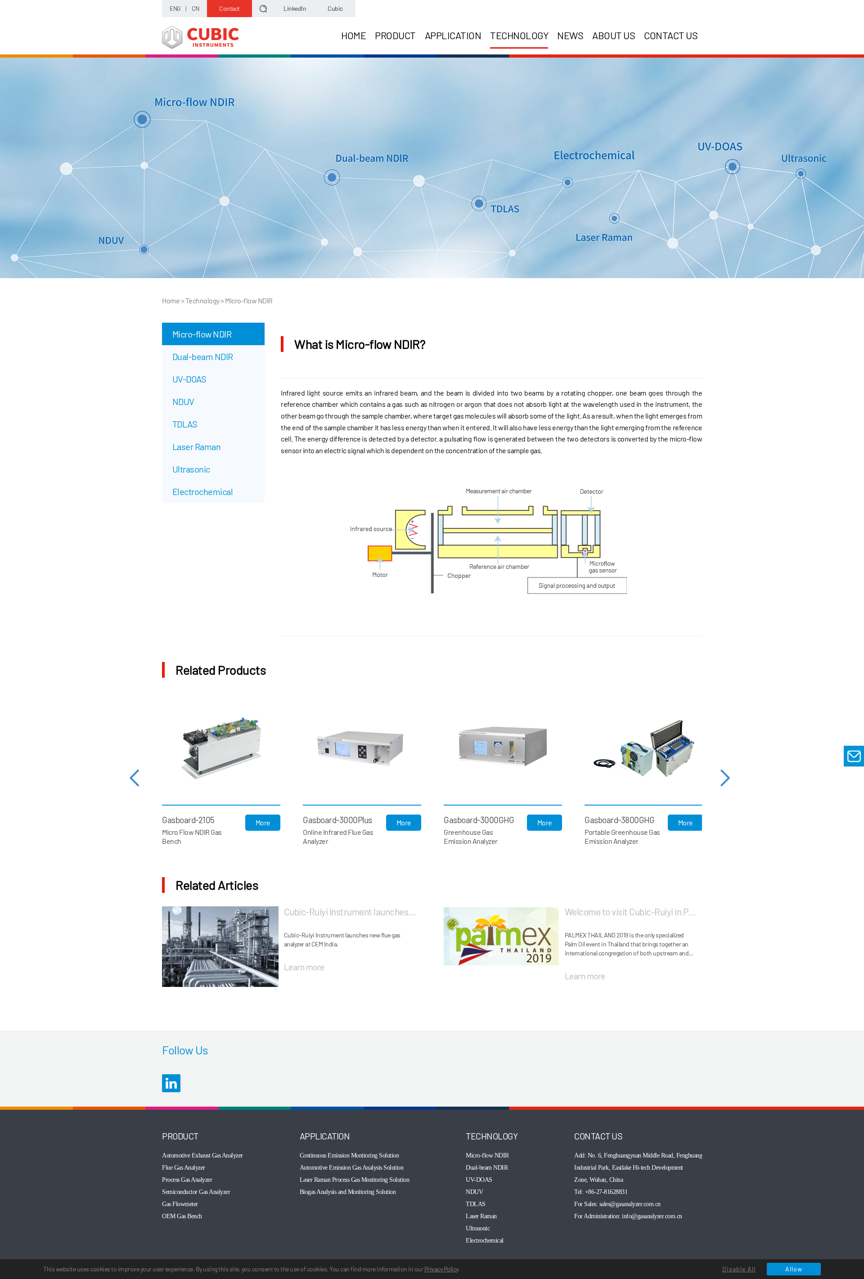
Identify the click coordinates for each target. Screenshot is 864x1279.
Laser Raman (196, 446)
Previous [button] (134, 778)
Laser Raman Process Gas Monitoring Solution (355, 1179)
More (263, 822)
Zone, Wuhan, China (598, 1179)
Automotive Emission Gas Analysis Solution (352, 1167)
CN (195, 8)
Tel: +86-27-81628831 (600, 1192)
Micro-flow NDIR (202, 334)
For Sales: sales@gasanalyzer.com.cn (617, 1204)
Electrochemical (202, 491)
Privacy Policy (441, 1269)
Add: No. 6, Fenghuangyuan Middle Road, (625, 1155)
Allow (793, 1269)
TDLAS (185, 424)
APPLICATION (453, 35)
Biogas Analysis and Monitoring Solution (348, 1192)
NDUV (183, 401)
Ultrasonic (191, 469)
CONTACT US (671, 35)
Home (171, 300)
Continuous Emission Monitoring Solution (349, 1155)
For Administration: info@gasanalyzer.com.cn (628, 1216)
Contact (229, 8)
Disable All (739, 1269)
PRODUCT (395, 35)
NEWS (570, 35)
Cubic (335, 8)
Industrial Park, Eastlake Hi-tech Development (628, 1167)
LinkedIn (295, 8)
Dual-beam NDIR (202, 356)
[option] (221, 777)
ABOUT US (613, 35)
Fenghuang (689, 1155)
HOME (353, 35)
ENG (175, 8)
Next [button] (725, 778)
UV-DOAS (189, 379)
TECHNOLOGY (519, 35)
